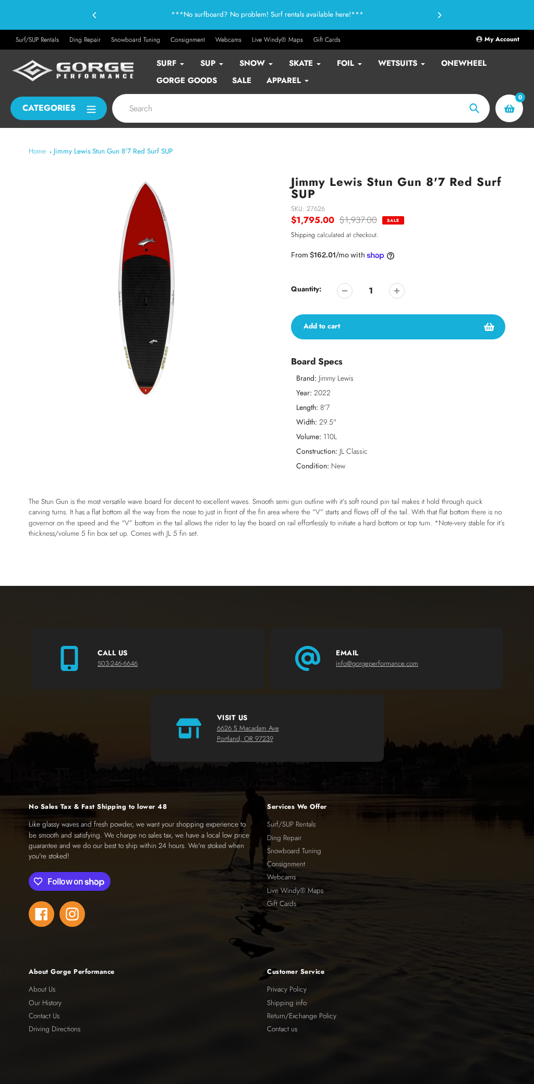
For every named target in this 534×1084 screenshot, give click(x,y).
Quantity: (306, 289)
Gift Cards (327, 39)
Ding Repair (85, 39)
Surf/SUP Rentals (37, 39)
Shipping (303, 235)
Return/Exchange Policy (301, 1016)
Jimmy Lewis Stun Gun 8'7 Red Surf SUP (113, 151)
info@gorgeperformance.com (377, 663)
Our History (45, 1003)
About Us (42, 989)
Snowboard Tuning (135, 39)
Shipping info (287, 1003)
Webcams (228, 39)
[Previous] (95, 15)
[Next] (439, 15)
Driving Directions (54, 1029)
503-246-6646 (118, 663)
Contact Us (44, 1016)
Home (37, 151)
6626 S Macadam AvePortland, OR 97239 (248, 733)
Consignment (188, 39)
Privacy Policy (287, 989)
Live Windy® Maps (277, 39)
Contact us (282, 1029)
